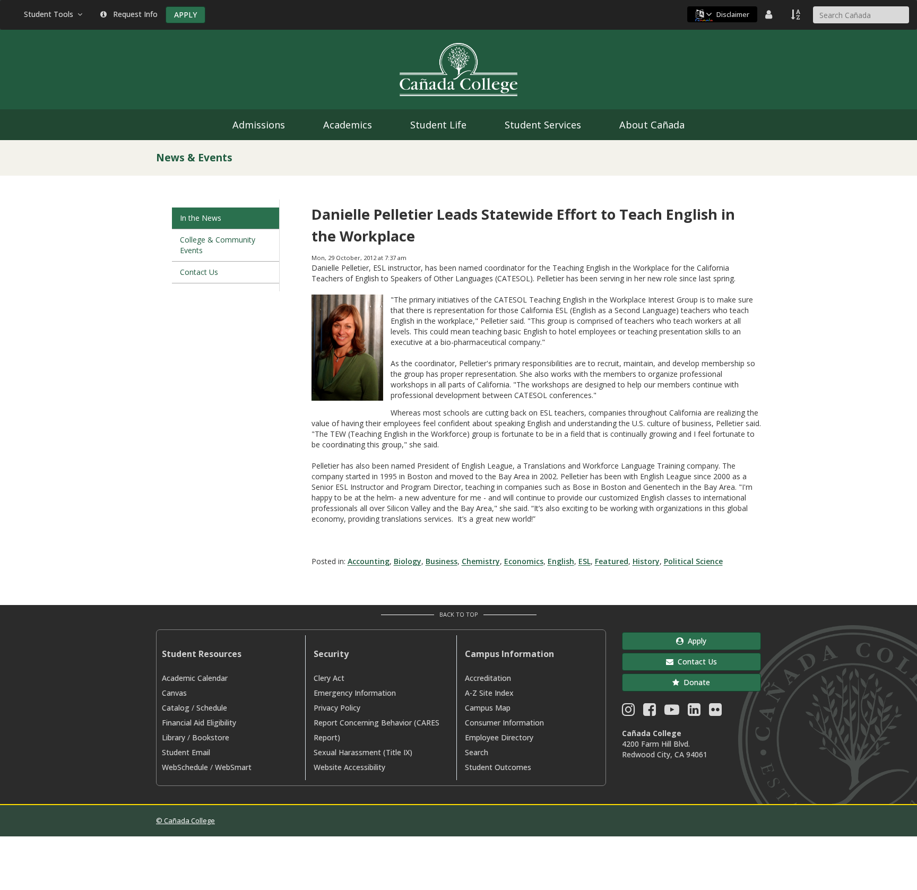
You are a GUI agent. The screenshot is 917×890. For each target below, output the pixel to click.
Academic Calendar (195, 678)
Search (476, 752)
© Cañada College (185, 820)
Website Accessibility (349, 767)
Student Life (438, 124)
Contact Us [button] (695, 661)
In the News (200, 218)
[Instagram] (628, 712)
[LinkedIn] (694, 712)
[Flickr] (715, 712)
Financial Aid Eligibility (199, 723)
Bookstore (210, 737)
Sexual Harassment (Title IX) (363, 752)
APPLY (185, 15)
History (646, 561)
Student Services (543, 124)
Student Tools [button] (50, 14)
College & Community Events (217, 245)
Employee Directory (499, 737)
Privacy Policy (337, 708)
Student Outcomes (498, 767)
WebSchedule (185, 767)
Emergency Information (355, 693)
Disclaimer (732, 14)
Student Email (186, 752)
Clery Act (329, 678)
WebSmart (233, 767)
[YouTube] (671, 712)
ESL (584, 561)
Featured (611, 561)
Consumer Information (504, 723)
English (561, 561)
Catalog (175, 708)
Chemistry (481, 561)
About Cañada (652, 124)
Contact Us (199, 272)
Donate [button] (694, 682)
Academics (347, 124)
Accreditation (488, 678)
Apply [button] (695, 641)
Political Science (693, 561)
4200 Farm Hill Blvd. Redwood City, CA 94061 (664, 749)
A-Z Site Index (489, 693)
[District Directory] (770, 14)
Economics (523, 561)
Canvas (174, 693)
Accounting (369, 561)
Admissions (258, 124)
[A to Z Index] (796, 14)
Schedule (211, 708)
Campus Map (488, 708)
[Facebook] (649, 712)
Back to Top (458, 614)
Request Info (133, 14)
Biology (407, 561)
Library (173, 737)
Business (441, 561)
